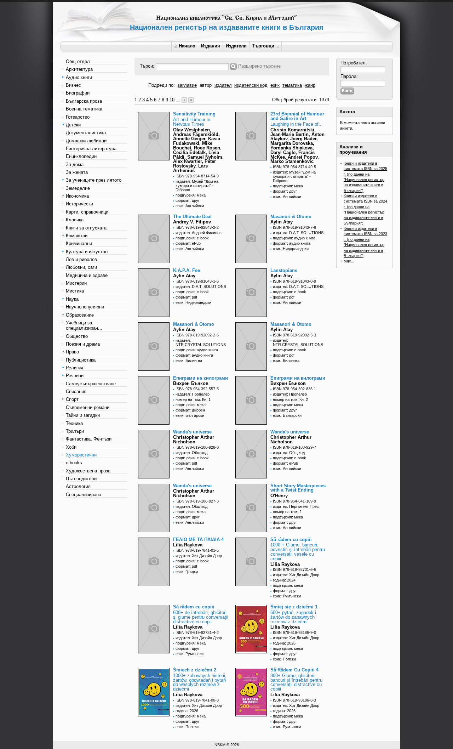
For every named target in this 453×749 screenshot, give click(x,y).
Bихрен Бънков (190, 383)
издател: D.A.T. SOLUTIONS (298, 233)
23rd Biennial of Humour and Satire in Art (297, 116)
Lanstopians (283, 270)
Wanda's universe (192, 432)
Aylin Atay (281, 222)
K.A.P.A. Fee (186, 270)
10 (172, 99)
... (178, 99)
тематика (292, 85)
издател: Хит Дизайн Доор (199, 556)
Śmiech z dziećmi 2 (194, 670)
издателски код (251, 85)
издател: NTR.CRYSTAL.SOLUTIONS (201, 342)
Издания (210, 46)
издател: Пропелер (193, 394)
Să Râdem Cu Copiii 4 (294, 670)
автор (206, 85)
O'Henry (279, 495)
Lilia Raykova (187, 544)
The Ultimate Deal (192, 216)
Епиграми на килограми (200, 378)
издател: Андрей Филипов (199, 233)
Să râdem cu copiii (291, 539)
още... (349, 261)
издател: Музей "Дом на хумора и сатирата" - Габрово (197, 185)
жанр (310, 85)
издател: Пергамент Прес (296, 506)
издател (223, 85)
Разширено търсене (259, 66)
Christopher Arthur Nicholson (193, 439)
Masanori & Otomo (290, 216)
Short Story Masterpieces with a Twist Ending (298, 488)
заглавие (187, 85)
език (275, 85)
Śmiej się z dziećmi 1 (293, 606)
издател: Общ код (191, 452)
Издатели (236, 46)
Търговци (263, 46)
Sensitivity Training (194, 114)
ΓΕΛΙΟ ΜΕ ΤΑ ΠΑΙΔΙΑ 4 (198, 539)
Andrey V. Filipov (192, 222)
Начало (187, 46)
